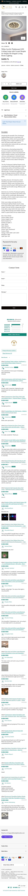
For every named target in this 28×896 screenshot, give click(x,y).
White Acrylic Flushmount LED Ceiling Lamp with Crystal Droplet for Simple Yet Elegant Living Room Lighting (12, 13)
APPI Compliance (12, 878)
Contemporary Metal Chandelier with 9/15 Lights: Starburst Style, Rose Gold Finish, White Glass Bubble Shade (13, 716)
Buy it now (14, 88)
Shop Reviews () (7, 353)
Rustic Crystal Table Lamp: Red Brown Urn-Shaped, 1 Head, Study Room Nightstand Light (13, 441)
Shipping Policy (4, 873)
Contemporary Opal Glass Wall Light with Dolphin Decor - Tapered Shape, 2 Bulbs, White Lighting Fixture (13, 398)
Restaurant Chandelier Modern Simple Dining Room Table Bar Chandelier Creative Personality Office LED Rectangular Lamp (13, 798)
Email (2, 278)
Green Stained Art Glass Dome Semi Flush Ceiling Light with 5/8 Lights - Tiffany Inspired (12, 427)
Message (3, 292)
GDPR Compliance (21, 878)
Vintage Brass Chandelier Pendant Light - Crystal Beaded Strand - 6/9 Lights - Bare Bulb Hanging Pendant (13, 564)
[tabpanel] (14, 186)
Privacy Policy (19, 876)
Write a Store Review (14, 334)
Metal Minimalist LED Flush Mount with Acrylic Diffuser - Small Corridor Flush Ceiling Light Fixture (13, 462)
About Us (7, 871)
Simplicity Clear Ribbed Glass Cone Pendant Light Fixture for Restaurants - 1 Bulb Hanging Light (13, 526)
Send (14, 307)
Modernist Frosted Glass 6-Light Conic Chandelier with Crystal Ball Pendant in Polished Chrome (13, 778)
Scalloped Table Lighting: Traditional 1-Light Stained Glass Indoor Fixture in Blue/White (13, 363)
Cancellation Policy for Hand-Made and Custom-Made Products (14, 874)
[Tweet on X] (6, 43)
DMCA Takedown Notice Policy (17, 871)
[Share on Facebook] (9, 43)
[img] (14, 319)
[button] (22, 7)
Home (2, 11)
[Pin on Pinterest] (12, 43)
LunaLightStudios (8, 869)
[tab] (4, 132)
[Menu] (25, 7)
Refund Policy (11, 873)
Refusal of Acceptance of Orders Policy (9, 875)
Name (2, 272)
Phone (2, 285)
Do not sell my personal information (8, 876)
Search (2, 871)
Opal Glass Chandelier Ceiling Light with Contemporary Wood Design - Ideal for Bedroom (13, 750)
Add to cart (19, 83)
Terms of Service (4, 878)
